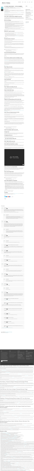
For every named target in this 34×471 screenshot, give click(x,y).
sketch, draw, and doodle (7, 60)
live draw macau (14, 387)
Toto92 (25, 445)
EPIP (19, 193)
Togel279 (12, 459)
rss (1, 361)
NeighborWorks (17, 193)
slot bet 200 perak (12, 410)
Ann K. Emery (7, 255)
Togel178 (11, 429)
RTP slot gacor (6, 399)
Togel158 (6, 453)
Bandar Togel (27, 470)
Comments (2, 10)
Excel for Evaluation (19, 12)
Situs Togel (18, 367)
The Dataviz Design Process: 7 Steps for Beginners (13, 6)
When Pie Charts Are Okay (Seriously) (29, 19)
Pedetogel (13, 437)
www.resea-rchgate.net (5, 432)
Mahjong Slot (31, 392)
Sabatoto (5, 454)
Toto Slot (19, 402)
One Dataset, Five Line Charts (28, 18)
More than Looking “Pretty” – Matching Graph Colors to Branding (29, 356)
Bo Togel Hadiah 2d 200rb (7, 372)
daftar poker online (12, 440)
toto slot (18, 396)
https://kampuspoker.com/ (4, 439)
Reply (7, 208)
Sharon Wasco (7, 331)
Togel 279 (7, 433)
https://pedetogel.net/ (16, 436)
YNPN (14, 193)
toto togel (15, 380)
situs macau (6, 442)
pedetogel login (26, 375)
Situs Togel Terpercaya (4, 370)
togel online (21, 413)
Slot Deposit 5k (4, 395)
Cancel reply (10, 331)
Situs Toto (1, 385)
